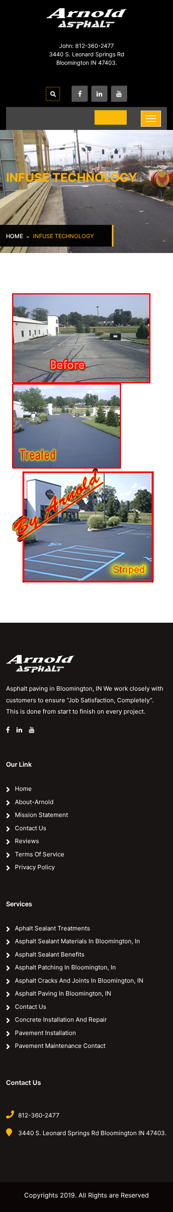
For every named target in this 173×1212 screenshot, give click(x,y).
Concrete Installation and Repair (61, 1019)
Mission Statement (41, 815)
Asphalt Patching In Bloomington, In (65, 967)
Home (14, 236)
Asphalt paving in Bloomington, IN (63, 993)
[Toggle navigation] (151, 119)
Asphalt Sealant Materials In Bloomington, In (77, 941)
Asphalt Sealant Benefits (49, 954)
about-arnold (34, 802)
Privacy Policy (35, 867)
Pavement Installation (45, 1033)
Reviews (27, 841)
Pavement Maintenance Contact (60, 1045)
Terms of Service (39, 854)
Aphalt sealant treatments (52, 928)
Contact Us (30, 828)
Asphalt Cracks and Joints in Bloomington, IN (79, 980)
